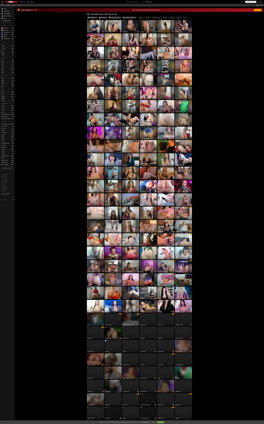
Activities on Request (129, 17)
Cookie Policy (145, 422)
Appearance (92, 17)
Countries (103, 17)
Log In (260, 1)
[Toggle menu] (2, 2)
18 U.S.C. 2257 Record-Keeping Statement (6, 194)
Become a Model (4, 187)
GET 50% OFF (258, 10)
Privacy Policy (4, 182)
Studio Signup (4, 189)
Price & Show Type (115, 17)
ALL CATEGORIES (8, 168)
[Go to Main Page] (11, 2)
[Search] (143, 2)
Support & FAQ (4, 174)
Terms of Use (4, 185)
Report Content (4, 178)
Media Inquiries (4, 180)
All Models (3, 191)
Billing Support (4, 176)
